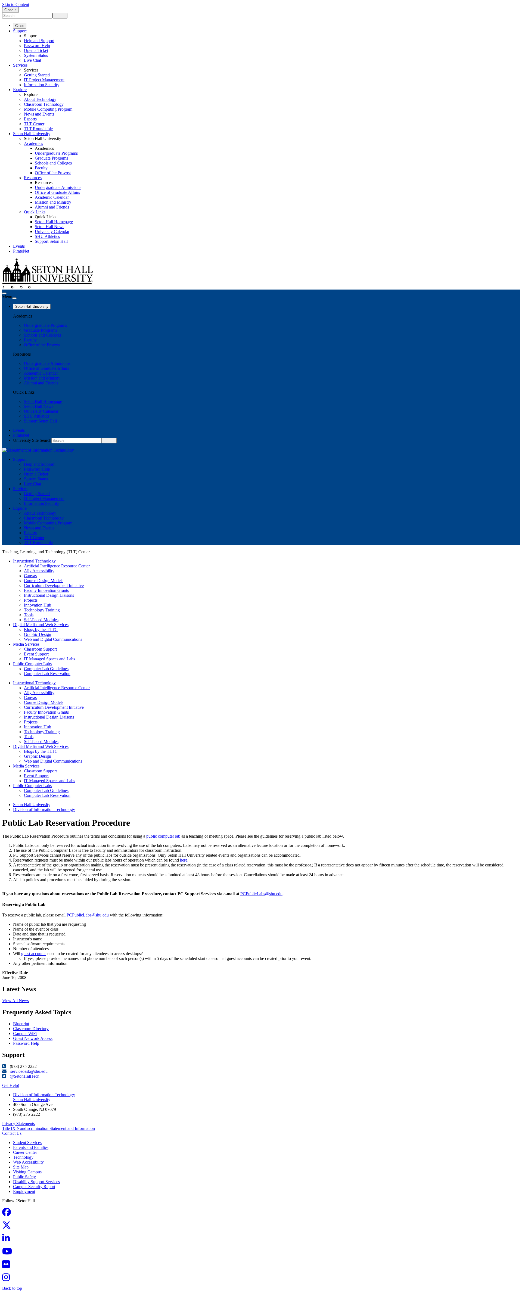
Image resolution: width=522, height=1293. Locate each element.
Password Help (37, 45)
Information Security (41, 84)
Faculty (41, 168)
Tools (28, 615)
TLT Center (34, 124)
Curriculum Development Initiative (54, 585)
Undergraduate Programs (56, 153)
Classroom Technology (44, 104)
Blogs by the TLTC (41, 629)
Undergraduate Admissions (58, 187)
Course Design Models (43, 580)
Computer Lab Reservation (47, 673)
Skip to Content (15, 4)
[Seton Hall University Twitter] (8, 1226)
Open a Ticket (36, 50)
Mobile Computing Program (48, 109)
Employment (24, 1191)
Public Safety (24, 1176)
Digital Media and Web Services (41, 624)
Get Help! (10, 1085)
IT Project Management (44, 79)
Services (20, 65)
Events (19, 246)
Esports (30, 119)
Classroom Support (40, 649)
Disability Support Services (36, 1181)
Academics (33, 143)
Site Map (21, 1167)
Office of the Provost (53, 172)
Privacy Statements (18, 1123)
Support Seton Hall (51, 241)
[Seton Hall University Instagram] (7, 1279)
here (183, 860)
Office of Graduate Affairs (57, 192)
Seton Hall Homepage (54, 221)
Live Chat (32, 60)
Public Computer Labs (32, 663)
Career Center (25, 1152)
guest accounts (33, 953)
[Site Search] (4, 293)
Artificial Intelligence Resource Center (57, 566)
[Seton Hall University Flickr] (7, 1266)
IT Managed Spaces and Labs (49, 659)
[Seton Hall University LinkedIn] (7, 1240)
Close (19, 26)
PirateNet (21, 251)
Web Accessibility (28, 1162)
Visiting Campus (27, 1172)
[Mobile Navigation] (14, 298)
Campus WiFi (25, 1033)
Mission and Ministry (53, 202)
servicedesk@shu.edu (29, 1071)
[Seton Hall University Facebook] (8, 1213)
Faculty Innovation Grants (46, 590)
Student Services (27, 1142)
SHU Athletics (47, 236)
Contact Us (11, 1133)
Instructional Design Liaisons (49, 595)
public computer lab (163, 836)
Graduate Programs (51, 158)
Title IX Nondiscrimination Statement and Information (48, 1128)
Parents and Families (30, 1147)
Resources (33, 177)
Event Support (36, 654)
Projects (31, 600)
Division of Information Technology (44, 809)
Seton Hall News (49, 226)
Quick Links (34, 212)
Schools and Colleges (53, 163)
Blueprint (21, 1023)
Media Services (26, 644)
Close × (10, 10)
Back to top (12, 1288)
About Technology (40, 99)
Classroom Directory (31, 1028)
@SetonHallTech (24, 1076)
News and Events (39, 114)
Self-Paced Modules (41, 619)
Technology (23, 1157)
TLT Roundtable (38, 128)
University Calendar (52, 231)
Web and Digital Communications (53, 639)
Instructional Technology (34, 561)
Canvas (30, 575)
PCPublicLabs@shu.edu (261, 893)
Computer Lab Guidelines (46, 668)
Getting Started (37, 75)
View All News (15, 1000)
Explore (20, 89)
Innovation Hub (37, 605)
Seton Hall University (31, 133)
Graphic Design (37, 634)
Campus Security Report (34, 1186)
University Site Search (32, 440)
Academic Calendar (52, 197)
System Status (36, 55)
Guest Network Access (32, 1038)
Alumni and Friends (52, 207)
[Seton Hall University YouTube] (8, 1253)
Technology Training (42, 610)
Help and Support (39, 40)
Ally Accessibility (39, 570)
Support (20, 31)
